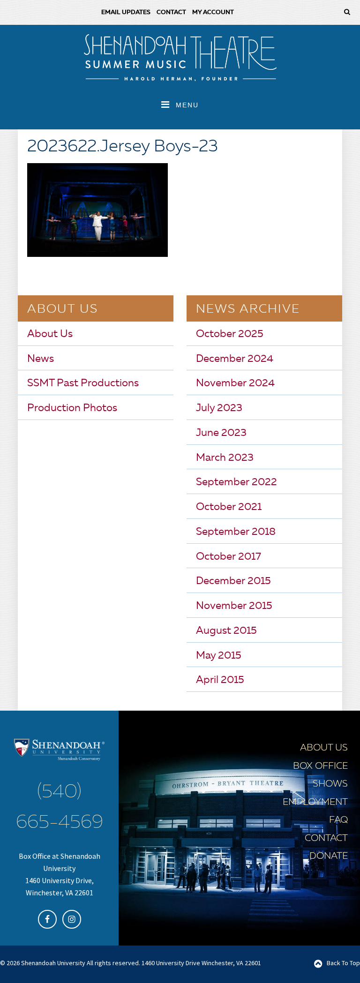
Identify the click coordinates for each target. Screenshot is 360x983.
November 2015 (234, 606)
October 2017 (228, 557)
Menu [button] (187, 105)
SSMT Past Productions (83, 383)
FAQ (338, 820)
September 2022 (236, 482)
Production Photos (72, 408)
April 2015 (220, 680)
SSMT (180, 57)
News (40, 359)
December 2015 (233, 581)
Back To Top (343, 963)
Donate (328, 856)
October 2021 (229, 507)
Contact (326, 838)
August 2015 (226, 631)
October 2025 (229, 334)
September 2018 (236, 532)
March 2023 (225, 458)
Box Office (320, 766)
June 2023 (221, 433)
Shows (330, 784)
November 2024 (235, 383)
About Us (50, 334)
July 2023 (219, 408)
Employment (315, 802)
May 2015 (218, 656)
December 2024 (234, 359)
